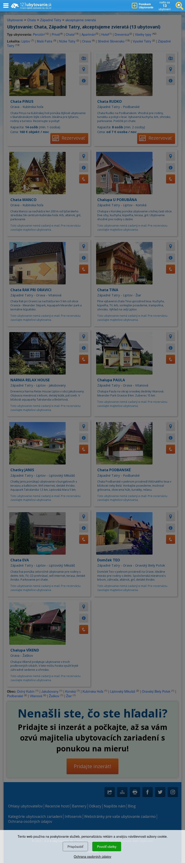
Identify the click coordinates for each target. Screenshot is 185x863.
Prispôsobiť (75, 846)
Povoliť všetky (106, 846)
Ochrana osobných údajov (92, 856)
